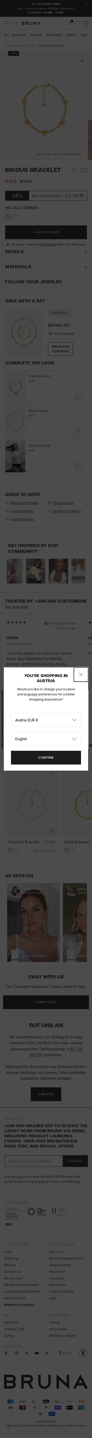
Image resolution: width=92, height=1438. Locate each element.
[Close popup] (81, 674)
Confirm (46, 757)
